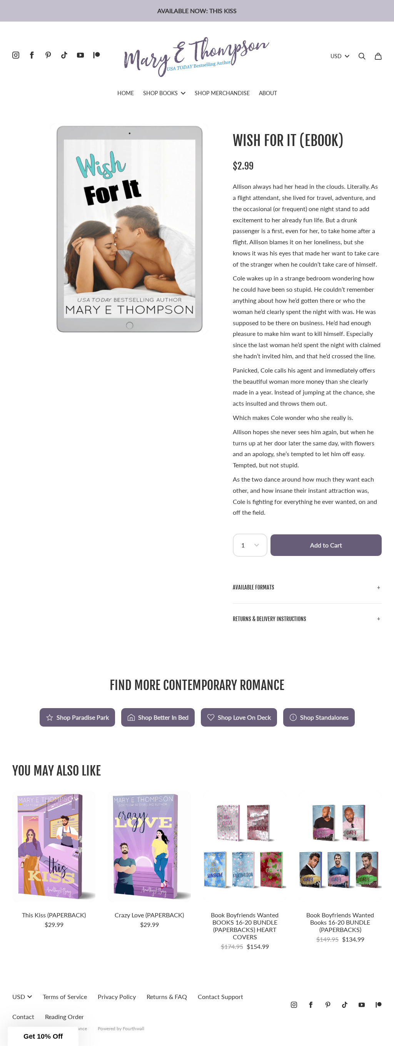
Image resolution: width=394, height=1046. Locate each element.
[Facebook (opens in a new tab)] (31, 55)
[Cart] (378, 56)
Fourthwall (133, 1028)
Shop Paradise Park (83, 717)
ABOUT (268, 93)
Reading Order (64, 1016)
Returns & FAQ (167, 996)
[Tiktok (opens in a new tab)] (64, 55)
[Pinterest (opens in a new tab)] (48, 55)
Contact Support (220, 996)
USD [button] (336, 56)
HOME (125, 93)
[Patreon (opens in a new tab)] (96, 55)
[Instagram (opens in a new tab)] (15, 55)
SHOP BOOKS (160, 93)
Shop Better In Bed (163, 717)
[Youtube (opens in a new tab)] (80, 55)
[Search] (362, 56)
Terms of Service (65, 996)
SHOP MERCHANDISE (222, 93)
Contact (23, 1016)
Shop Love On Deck (244, 717)
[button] (307, 587)
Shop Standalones (324, 717)
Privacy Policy (117, 996)
